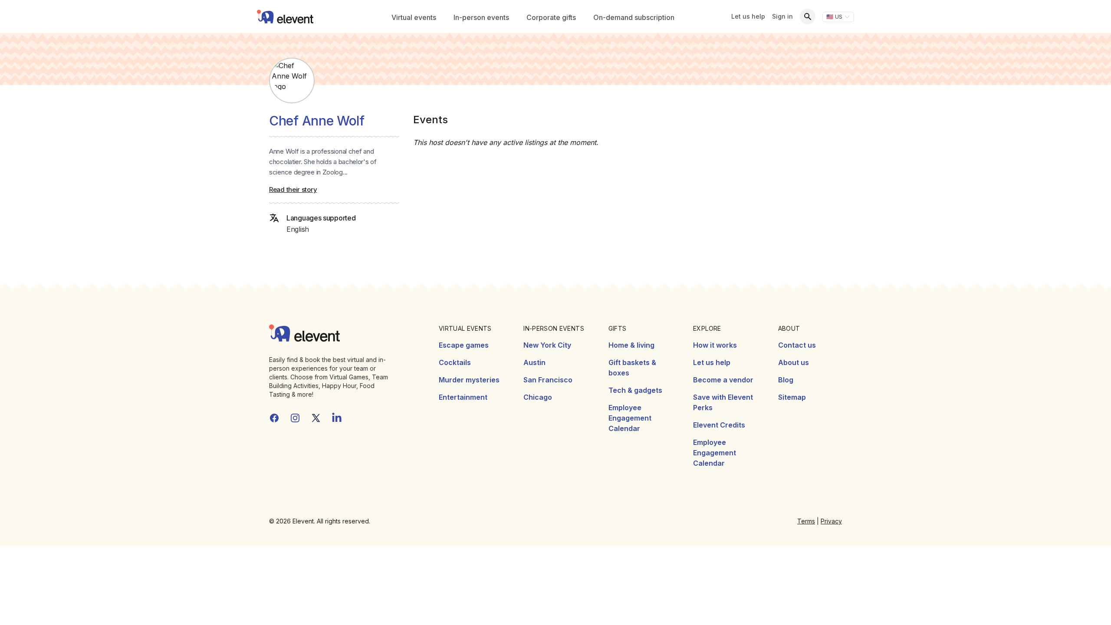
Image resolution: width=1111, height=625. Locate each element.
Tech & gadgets (635, 390)
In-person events (481, 17)
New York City (547, 345)
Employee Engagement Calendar (629, 418)
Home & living (631, 345)
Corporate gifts (551, 17)
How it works (715, 345)
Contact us (797, 345)
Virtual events (413, 17)
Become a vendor (723, 379)
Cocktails (455, 362)
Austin (534, 362)
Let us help (748, 16)
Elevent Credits (719, 425)
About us (793, 362)
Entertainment (463, 397)
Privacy (831, 521)
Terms (806, 521)
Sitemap (792, 397)
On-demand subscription (633, 17)
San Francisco (547, 379)
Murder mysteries (469, 379)
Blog (785, 379)
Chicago (537, 397)
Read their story (293, 189)
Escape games (464, 345)
